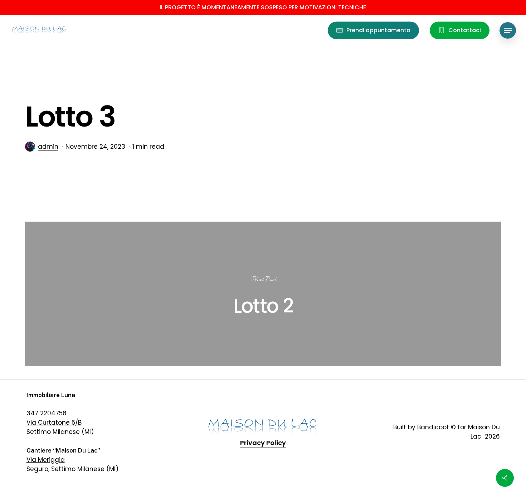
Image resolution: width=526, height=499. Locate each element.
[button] (508, 30)
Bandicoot (433, 427)
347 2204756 (46, 413)
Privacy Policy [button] (263, 442)
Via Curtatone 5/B (54, 422)
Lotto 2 (263, 293)
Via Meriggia (45, 459)
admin (48, 146)
